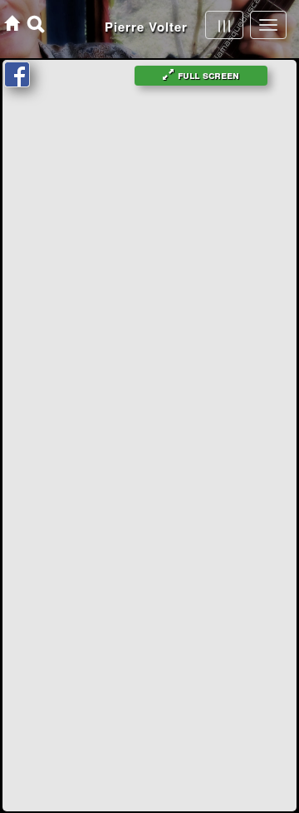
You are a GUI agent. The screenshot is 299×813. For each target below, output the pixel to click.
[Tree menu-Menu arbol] (224, 25)
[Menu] (268, 25)
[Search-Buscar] (35, 23)
